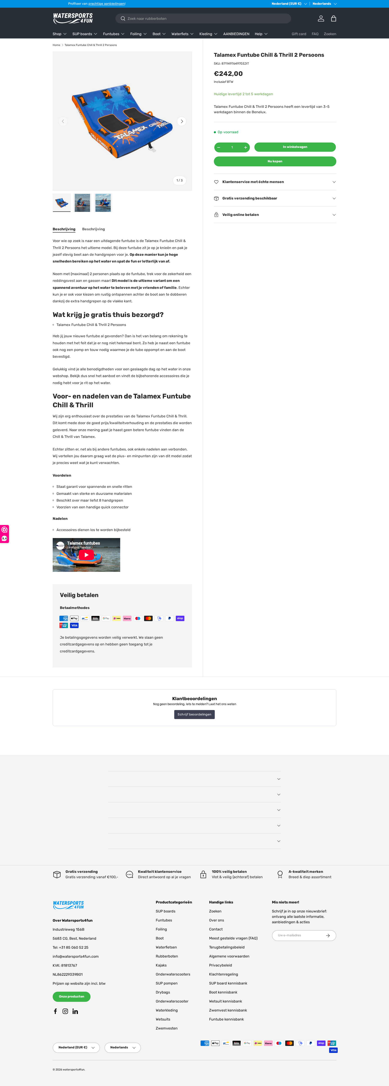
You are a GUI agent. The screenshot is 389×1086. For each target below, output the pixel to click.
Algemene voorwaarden (229, 956)
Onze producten (71, 996)
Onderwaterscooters (173, 974)
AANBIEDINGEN (236, 34)
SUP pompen (167, 983)
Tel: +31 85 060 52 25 (70, 947)
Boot (157, 34)
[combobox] (203, 18)
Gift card (299, 34)
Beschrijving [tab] (64, 229)
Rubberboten (167, 956)
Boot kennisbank (223, 992)
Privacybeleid (220, 965)
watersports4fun (73, 1069)
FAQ (315, 34)
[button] (334, 18)
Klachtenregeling (223, 974)
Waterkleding (167, 1010)
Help (258, 34)
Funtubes (111, 34)
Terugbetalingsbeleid (227, 947)
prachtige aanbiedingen (91, 4)
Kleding (205, 34)
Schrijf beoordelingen (194, 714)
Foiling (136, 34)
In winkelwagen (295, 147)
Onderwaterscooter (172, 1001)
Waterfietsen (166, 947)
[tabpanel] (122, 405)
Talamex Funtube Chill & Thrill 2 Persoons (91, 45)
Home (56, 45)
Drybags (163, 992)
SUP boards (82, 34)
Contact (216, 929)
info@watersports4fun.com (76, 956)
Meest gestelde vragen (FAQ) (233, 938)
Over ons (216, 920)
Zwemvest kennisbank (228, 1010)
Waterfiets (180, 34)
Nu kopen (275, 161)
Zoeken (330, 34)
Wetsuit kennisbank (225, 1001)
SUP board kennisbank (228, 983)
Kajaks (161, 965)
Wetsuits (163, 1019)
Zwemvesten (167, 1028)
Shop (57, 34)
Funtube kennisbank (226, 1019)
